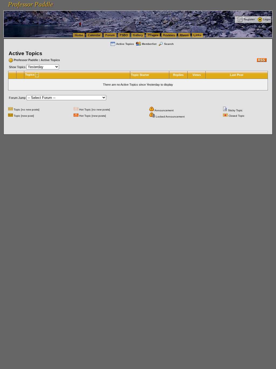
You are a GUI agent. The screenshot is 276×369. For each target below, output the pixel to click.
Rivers (184, 35)
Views (196, 74)
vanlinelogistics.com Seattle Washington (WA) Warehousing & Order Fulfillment (155, 2)
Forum (110, 35)
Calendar (94, 35)
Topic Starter (140, 74)
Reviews (169, 35)
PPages (153, 35)
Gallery (138, 35)
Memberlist (149, 43)
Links (197, 35)
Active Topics (125, 43)
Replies (178, 74)
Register (249, 19)
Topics (29, 74)
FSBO (124, 35)
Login (266, 19)
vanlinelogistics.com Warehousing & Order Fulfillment (66, 7)
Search (169, 43)
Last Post (236, 74)
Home (79, 35)
